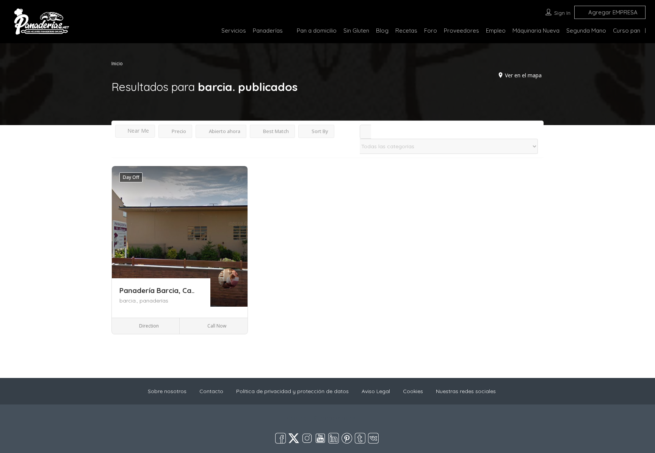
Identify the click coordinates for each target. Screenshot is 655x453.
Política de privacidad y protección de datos (292, 391)
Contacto (211, 391)
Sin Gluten (356, 30)
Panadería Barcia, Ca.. (156, 290)
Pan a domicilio (317, 30)
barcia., (129, 300)
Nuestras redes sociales (466, 391)
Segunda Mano (586, 30)
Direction (148, 326)
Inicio (117, 63)
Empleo (496, 30)
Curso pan (626, 30)
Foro (430, 30)
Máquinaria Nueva (535, 30)
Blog (382, 30)
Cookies (413, 391)
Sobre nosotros (167, 391)
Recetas (406, 30)
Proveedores (461, 30)
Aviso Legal (376, 391)
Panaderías (268, 30)
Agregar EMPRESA (612, 12)
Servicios (233, 30)
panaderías (153, 300)
